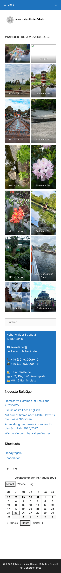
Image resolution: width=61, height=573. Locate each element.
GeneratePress (32, 567)
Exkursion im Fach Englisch (22, 410)
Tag (31, 484)
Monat (10, 484)
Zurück (14, 523)
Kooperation (12, 458)
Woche (21, 484)
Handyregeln (13, 453)
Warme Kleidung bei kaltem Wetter (27, 433)
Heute (25, 523)
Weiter (36, 523)
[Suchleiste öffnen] (56, 5)
